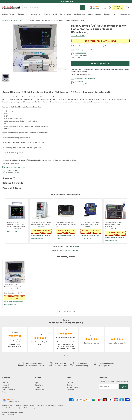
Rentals (90, 14)
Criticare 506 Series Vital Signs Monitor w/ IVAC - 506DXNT (113, 224)
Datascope (9, 229)
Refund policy (24, 408)
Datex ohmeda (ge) (9, 293)
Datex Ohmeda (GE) (15, 20)
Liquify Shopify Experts (8, 414)
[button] (64, 355)
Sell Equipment (79, 14)
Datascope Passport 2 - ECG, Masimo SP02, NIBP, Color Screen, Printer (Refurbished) (16, 224)
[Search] (82, 7)
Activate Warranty (8, 14)
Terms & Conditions (8, 389)
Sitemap (33, 408)
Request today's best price (100, 64)
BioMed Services (65, 14)
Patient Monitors (73, 246)
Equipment (22, 14)
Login (114, 14)
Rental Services (39, 389)
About (55, 14)
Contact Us (5, 385)
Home (4, 20)
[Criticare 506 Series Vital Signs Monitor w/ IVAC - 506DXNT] (115, 210)
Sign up (124, 387)
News (4, 392)
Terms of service (13, 408)
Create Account (125, 14)
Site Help (70, 382)
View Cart (38, 387)
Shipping (47, 14)
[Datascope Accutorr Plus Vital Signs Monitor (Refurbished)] (41, 210)
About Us (5, 382)
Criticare (58, 227)
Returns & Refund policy (74, 387)
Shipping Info (71, 385)
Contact (106, 14)
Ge (81, 227)
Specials (98, 14)
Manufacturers (34, 14)
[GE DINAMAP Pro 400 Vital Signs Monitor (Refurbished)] (90, 210)
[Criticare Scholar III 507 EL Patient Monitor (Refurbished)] (66, 210)
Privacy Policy (6, 387)
